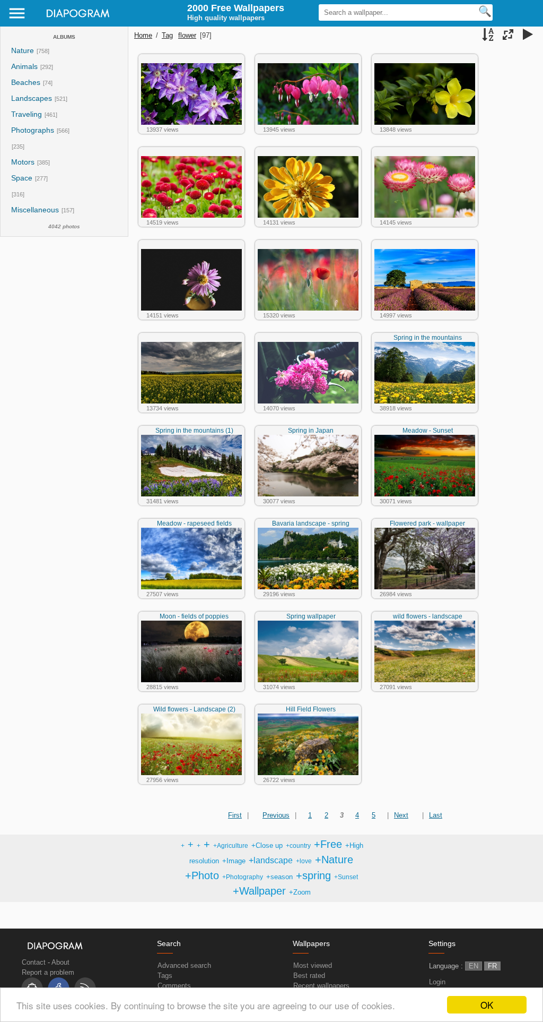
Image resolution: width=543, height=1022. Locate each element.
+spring (313, 875)
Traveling (26, 114)
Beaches (25, 83)
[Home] (74, 21)
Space (21, 178)
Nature (22, 51)
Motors (22, 162)
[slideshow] (528, 35)
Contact (34, 962)
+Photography (242, 876)
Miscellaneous (36, 210)
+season (279, 877)
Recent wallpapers (321, 986)
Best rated (309, 976)
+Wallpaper (259, 891)
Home (143, 35)
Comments (174, 986)
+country (298, 845)
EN (473, 966)
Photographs (32, 130)
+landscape (271, 860)
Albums (64, 37)
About (60, 962)
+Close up (267, 845)
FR (492, 966)
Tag (167, 35)
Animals (24, 67)
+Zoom (300, 892)
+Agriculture (230, 845)
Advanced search (184, 965)
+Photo (202, 875)
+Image (234, 861)
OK (486, 1004)
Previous (276, 815)
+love (304, 860)
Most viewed (312, 965)
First (235, 815)
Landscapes (31, 98)
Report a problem (48, 972)
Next (401, 815)
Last (435, 815)
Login (437, 982)
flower (187, 35)
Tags (164, 976)
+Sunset (346, 876)
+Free (328, 844)
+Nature (334, 859)
